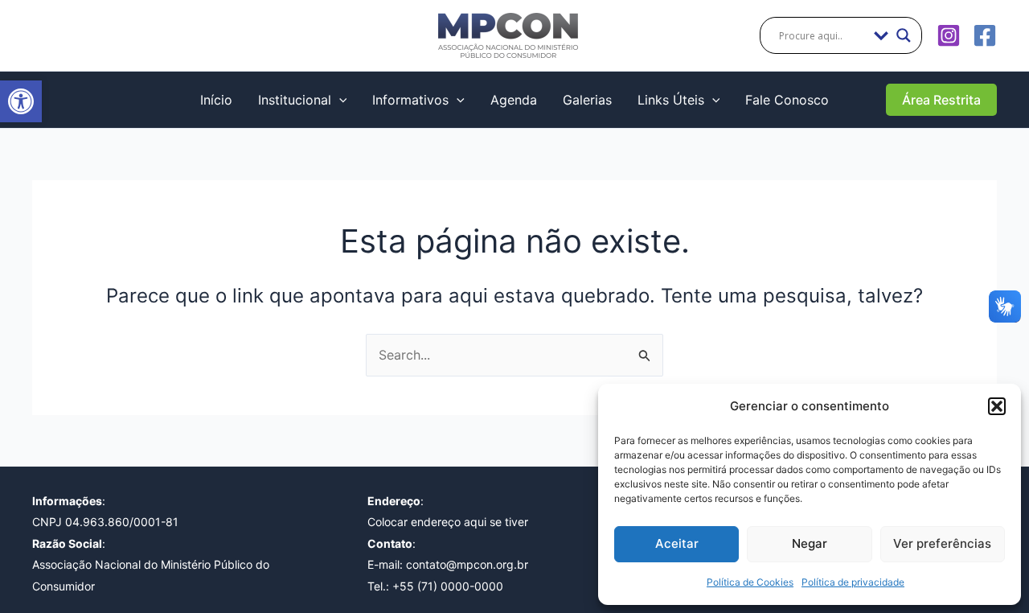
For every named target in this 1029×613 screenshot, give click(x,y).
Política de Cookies (750, 582)
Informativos (410, 100)
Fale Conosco (787, 100)
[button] (21, 101)
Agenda (513, 100)
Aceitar (677, 543)
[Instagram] (949, 35)
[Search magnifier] (903, 35)
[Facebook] (985, 35)
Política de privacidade (852, 582)
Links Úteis (670, 100)
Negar (809, 543)
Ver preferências (942, 543)
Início (216, 100)
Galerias (587, 100)
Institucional (294, 100)
